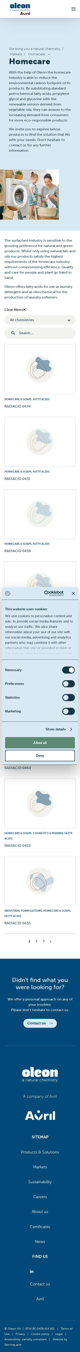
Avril (40, 1298)
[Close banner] (73, 593)
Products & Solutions (40, 1152)
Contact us (40, 1284)
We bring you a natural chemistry (34, 49)
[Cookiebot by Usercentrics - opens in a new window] (47, 593)
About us (40, 1211)
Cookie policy (40, 1334)
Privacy (20, 1334)
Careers (40, 1196)
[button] (73, 9)
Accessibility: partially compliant (25, 1339)
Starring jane (12, 1344)
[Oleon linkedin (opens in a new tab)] (32, 1271)
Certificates (40, 1226)
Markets (16, 54)
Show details (56, 729)
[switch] (68, 683)
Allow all (40, 743)
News (40, 1241)
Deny (40, 756)
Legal (58, 1334)
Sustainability (40, 1181)
